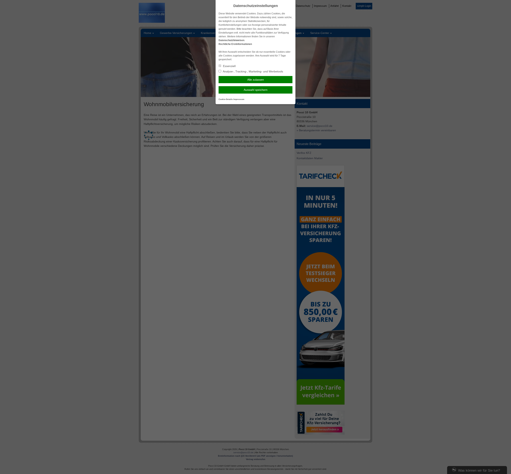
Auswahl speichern (255, 89)
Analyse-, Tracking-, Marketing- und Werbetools (252, 71)
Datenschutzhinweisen (231, 40)
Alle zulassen (255, 79)
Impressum (238, 99)
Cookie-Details (226, 99)
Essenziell (229, 66)
